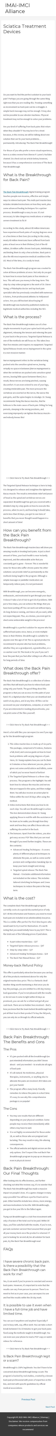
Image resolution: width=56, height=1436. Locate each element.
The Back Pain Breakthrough (16, 192)
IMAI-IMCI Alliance (17, 8)
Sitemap (44, 1417)
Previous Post (28, 1399)
